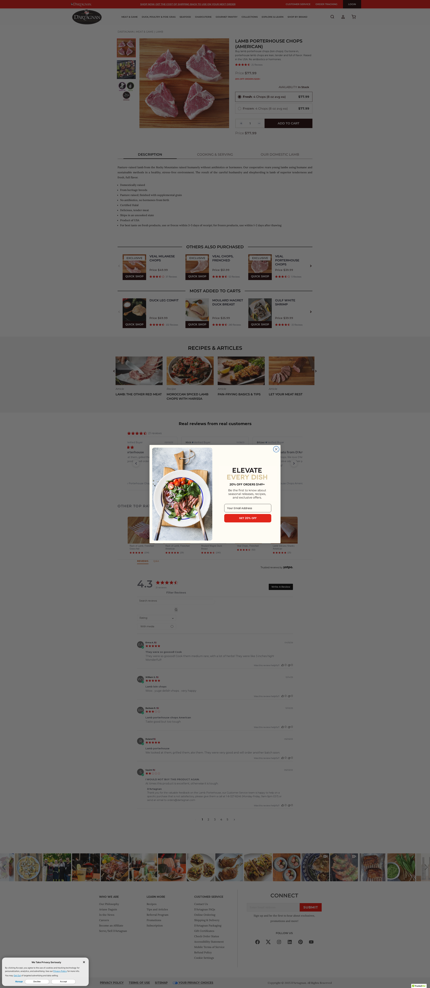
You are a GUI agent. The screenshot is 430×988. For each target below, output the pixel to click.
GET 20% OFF (248, 518)
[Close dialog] (276, 449)
